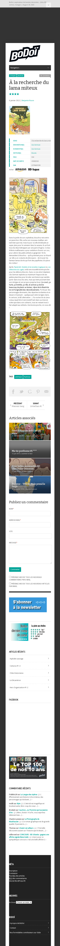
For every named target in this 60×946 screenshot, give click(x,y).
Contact (13, 928)
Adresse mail (15, 520)
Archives (12, 902)
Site (11, 531)
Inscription (13, 871)
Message (13, 543)
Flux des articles (17, 876)
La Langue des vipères (29, 795)
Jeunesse (20, 75)
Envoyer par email (46, 392)
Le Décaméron (15, 680)
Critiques (13, 75)
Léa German (36, 145)
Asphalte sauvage (16, 659)
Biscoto (34, 153)
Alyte (18, 804)
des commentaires (18, 878)
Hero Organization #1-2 (19, 688)
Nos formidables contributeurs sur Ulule (25, 933)
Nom (11, 509)
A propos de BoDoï (17, 923)
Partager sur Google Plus (30, 392)
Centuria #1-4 (15, 666)
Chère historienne (16, 673)
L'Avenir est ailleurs (26, 828)
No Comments (45, 75)
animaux (18, 377)
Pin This (38, 392)
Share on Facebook (13, 392)
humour (27, 377)
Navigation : (48, 5)
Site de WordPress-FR (17, 881)
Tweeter (21, 392)
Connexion (13, 873)
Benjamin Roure (28, 101)
